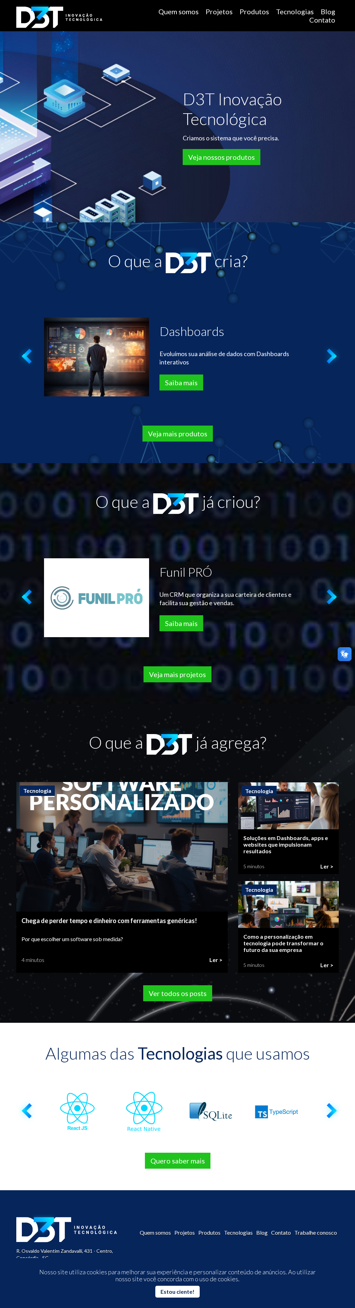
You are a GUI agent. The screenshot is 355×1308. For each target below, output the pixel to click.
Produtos (254, 11)
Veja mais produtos (177, 433)
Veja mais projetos (177, 674)
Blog (328, 11)
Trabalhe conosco (315, 1232)
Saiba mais (181, 382)
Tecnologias (295, 11)
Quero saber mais (177, 1161)
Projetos (219, 11)
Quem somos (178, 11)
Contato (322, 20)
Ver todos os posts (178, 993)
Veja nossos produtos (221, 157)
